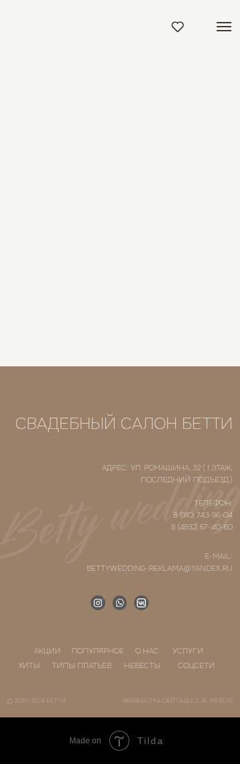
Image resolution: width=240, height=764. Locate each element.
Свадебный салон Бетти (124, 423)
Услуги (188, 650)
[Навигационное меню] (224, 26)
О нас (147, 650)
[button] (177, 26)
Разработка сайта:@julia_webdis (178, 701)
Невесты (142, 665)
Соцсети (196, 665)
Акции (47, 650)
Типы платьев (81, 665)
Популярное (97, 650)
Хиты (29, 665)
